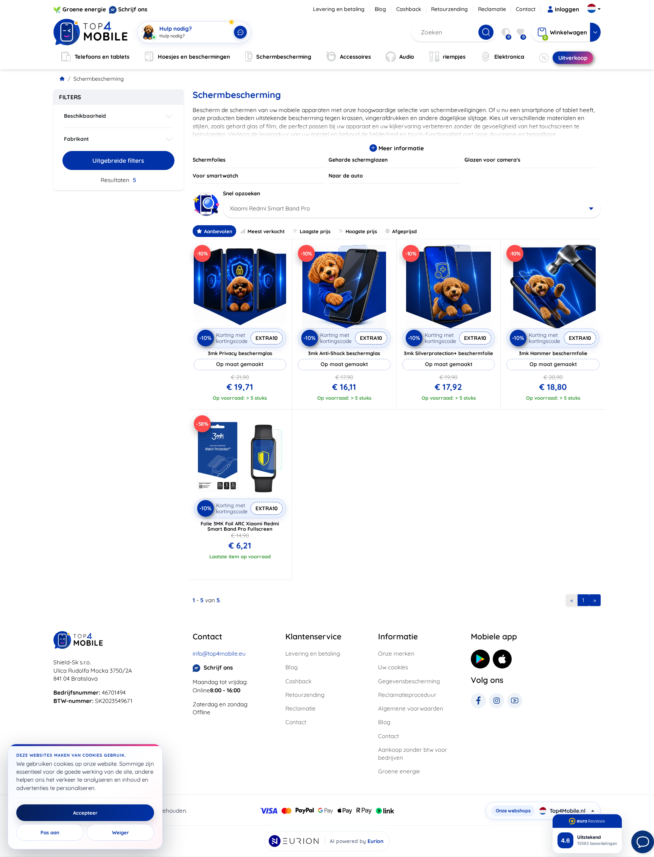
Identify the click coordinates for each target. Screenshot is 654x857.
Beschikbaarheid (85, 115)
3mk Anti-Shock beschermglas (344, 353)
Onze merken (396, 653)
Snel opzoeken (241, 193)
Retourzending (449, 9)
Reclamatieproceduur (407, 694)
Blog (380, 9)
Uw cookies (393, 667)
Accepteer (85, 813)
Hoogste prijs (361, 231)
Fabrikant (76, 139)
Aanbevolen (218, 231)
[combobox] (412, 208)
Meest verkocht (266, 231)
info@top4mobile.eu (219, 653)
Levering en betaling (338, 9)
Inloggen (567, 9)
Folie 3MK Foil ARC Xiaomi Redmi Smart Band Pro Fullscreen (240, 526)
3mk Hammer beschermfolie (553, 353)
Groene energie (84, 9)
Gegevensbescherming (409, 681)
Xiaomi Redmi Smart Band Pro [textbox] (270, 208)
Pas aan (49, 832)
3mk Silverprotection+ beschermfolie (448, 353)
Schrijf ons (132, 9)
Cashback (408, 9)
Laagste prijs (315, 231)
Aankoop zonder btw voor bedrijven (412, 753)
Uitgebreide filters (118, 160)
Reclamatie (492, 9)
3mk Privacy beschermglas (240, 353)
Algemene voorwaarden (410, 708)
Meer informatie (400, 148)
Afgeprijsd (404, 231)
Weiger (120, 832)
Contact (526, 9)
